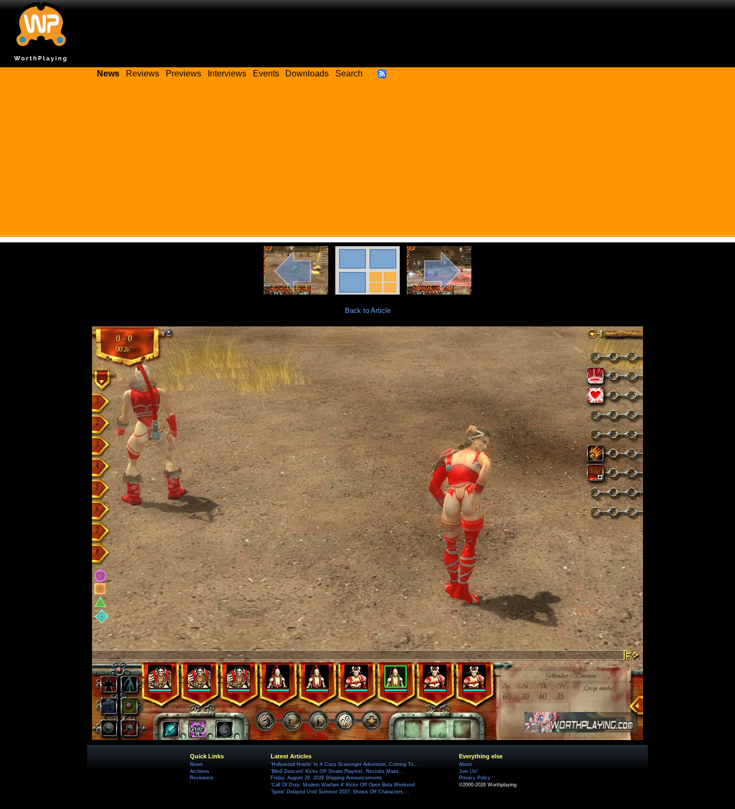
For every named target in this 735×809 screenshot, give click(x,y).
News (196, 764)
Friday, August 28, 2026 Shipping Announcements (326, 777)
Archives (199, 771)
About (465, 764)
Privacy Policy (475, 777)
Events (266, 73)
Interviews (227, 73)
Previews (183, 73)
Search (349, 73)
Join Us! (468, 771)
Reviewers (202, 777)
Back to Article (368, 310)
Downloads (307, 73)
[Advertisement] (367, 161)
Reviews (142, 73)
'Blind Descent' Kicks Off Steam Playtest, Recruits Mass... (337, 771)
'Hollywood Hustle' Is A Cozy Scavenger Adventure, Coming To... (344, 764)
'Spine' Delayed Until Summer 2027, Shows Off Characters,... (340, 791)
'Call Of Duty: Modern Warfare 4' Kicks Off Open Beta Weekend (343, 784)
